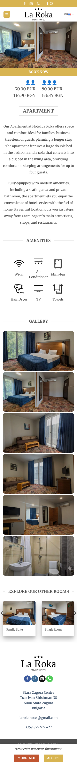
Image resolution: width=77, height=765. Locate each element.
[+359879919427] (39, 4)
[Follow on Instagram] (51, 3)
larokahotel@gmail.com (39, 718)
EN (66, 14)
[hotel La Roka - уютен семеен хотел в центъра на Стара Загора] (38, 14)
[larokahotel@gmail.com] (32, 4)
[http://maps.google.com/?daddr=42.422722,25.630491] (25, 4)
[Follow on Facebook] (47, 3)
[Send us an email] (42, 678)
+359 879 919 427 (38, 727)
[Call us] (49, 678)
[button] (6, 14)
